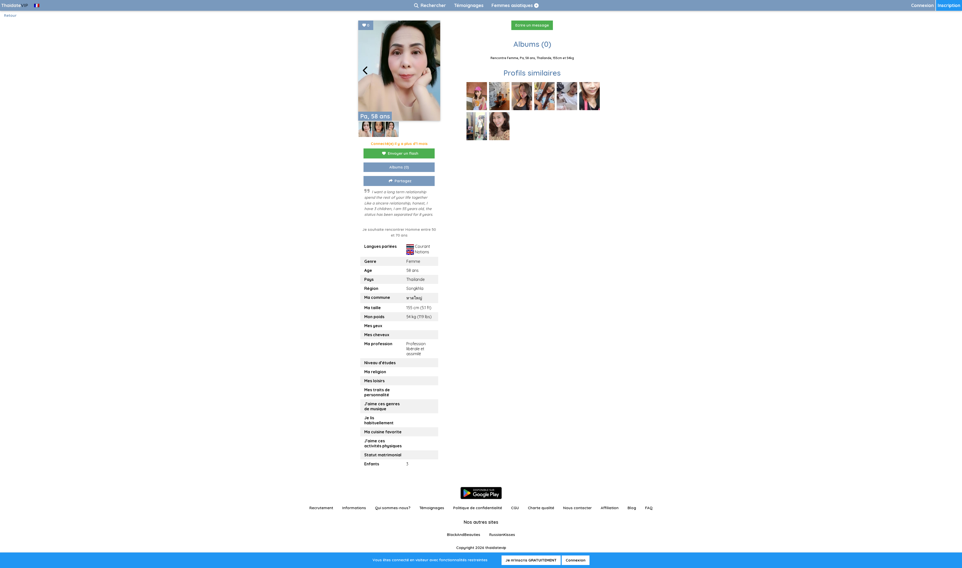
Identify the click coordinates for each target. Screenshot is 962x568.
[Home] (15, 5)
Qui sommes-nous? (392, 507)
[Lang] (36, 5)
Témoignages (431, 507)
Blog (632, 507)
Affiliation (610, 507)
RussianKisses (502, 534)
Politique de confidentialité (477, 507)
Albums (399, 167)
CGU (515, 507)
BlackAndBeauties (463, 534)
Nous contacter (577, 507)
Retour (10, 15)
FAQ (649, 507)
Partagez (403, 180)
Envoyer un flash (403, 153)
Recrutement (321, 507)
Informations (354, 507)
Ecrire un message (532, 25)
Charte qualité (541, 507)
